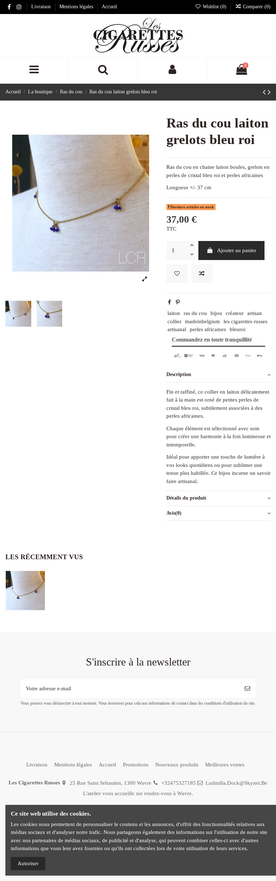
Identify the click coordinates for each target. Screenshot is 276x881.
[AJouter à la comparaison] (202, 273)
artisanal (176, 329)
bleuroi (237, 329)
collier (174, 321)
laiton (173, 313)
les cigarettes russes (245, 321)
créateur (235, 313)
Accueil (109, 6)
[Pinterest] (178, 302)
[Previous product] (265, 92)
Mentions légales (77, 6)
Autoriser (28, 863)
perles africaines (208, 329)
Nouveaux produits (176, 765)
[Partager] (169, 302)
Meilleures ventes (224, 765)
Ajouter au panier (236, 250)
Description (178, 374)
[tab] (218, 374)
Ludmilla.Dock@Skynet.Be (236, 783)
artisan (254, 313)
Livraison (41, 6)
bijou (216, 313)
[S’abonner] (247, 688)
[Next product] (269, 92)
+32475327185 (178, 783)
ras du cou (195, 313)
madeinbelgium (202, 321)
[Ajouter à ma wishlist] (177, 273)
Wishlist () (214, 6)
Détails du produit (186, 498)
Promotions (135, 765)
